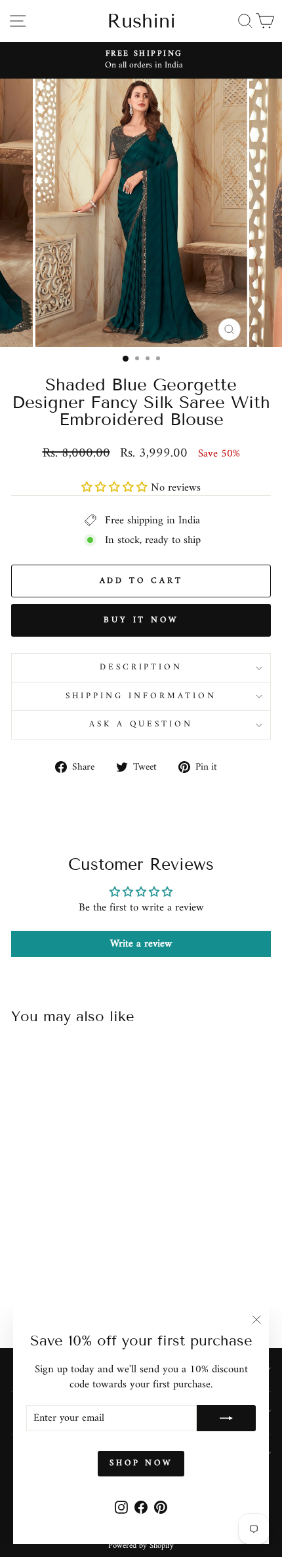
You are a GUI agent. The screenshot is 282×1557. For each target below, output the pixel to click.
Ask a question (141, 724)
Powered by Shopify (141, 1546)
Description (141, 667)
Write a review (141, 944)
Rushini (141, 21)
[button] (114, 487)
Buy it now (141, 620)
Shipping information (141, 695)
